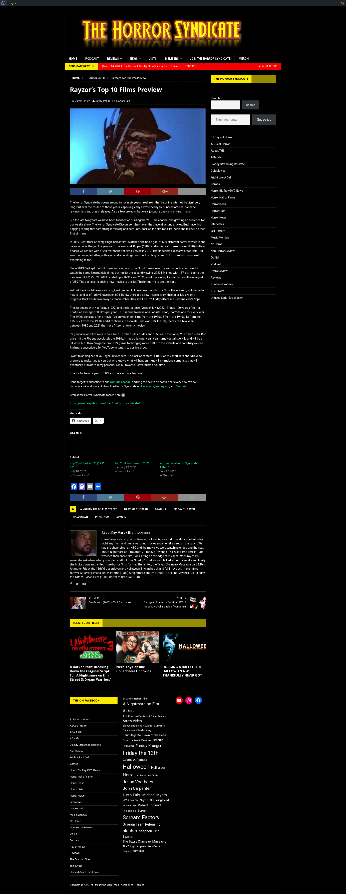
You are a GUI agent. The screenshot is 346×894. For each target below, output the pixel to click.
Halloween (80, 516)
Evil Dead (128, 746)
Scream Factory (141, 817)
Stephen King (149, 831)
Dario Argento (132, 735)
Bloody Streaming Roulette (228, 164)
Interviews (217, 224)
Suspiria (128, 836)
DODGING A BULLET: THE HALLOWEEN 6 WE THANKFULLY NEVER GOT (182, 671)
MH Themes (137, 885)
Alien (145, 698)
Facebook (147, 386)
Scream (143, 810)
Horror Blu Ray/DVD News (227, 190)
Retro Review (219, 271)
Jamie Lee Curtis (148, 775)
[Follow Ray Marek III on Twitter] (75, 584)
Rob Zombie (129, 811)
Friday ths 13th (184, 509)
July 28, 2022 (82, 100)
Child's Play (143, 730)
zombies (138, 850)
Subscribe (264, 119)
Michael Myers (154, 795)
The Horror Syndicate (231, 78)
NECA (126, 800)
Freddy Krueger (148, 745)
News (134, 58)
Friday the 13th (141, 753)
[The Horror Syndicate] (160, 52)
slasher (130, 831)
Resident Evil (129, 805)
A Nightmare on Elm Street (98, 509)
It (137, 775)
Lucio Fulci (132, 795)
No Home (216, 244)
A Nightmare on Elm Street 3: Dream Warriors (144, 716)
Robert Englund (149, 805)
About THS (218, 150)
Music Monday (220, 237)
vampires (140, 846)
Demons (146, 740)
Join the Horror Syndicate (210, 58)
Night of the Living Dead (154, 800)
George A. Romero (135, 760)
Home (73, 58)
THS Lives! (217, 291)
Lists (153, 58)
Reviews (113, 58)
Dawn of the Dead (136, 509)
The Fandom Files (222, 284)
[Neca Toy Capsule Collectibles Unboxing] (137, 647)
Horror (129, 774)
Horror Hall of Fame (223, 197)
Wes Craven (154, 846)
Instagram (162, 386)
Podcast (92, 58)
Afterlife (216, 157)
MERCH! (244, 58)
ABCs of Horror (220, 144)
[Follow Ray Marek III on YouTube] (82, 584)
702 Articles (142, 532)
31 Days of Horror (222, 137)
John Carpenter (137, 788)
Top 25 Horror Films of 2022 (132, 463)
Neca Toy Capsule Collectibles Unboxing (134, 669)
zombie (121, 516)
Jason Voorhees (138, 781)
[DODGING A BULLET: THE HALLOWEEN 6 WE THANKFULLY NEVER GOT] (184, 647)
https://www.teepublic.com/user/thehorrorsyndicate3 (105, 403)
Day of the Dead (131, 740)
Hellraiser (158, 768)
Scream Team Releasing (142, 824)
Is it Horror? (218, 231)
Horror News (218, 217)
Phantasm (102, 516)
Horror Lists (123, 100)
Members (172, 58)
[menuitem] (3, 3)
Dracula (161, 509)
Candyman (129, 730)
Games (215, 184)
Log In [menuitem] (12, 3)
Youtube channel (120, 382)
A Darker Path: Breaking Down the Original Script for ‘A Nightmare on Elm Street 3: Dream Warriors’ (90, 673)
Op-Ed (215, 257)
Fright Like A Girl (221, 177)
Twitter (180, 386)
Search (215, 98)
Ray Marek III (103, 100)
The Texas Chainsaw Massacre (144, 841)
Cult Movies (218, 170)
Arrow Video (132, 721)
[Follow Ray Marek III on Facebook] (71, 584)
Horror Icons (218, 204)
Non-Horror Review (223, 251)
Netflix (134, 800)
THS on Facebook (86, 700)
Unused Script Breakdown (227, 297)
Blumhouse (159, 726)
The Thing (128, 846)
